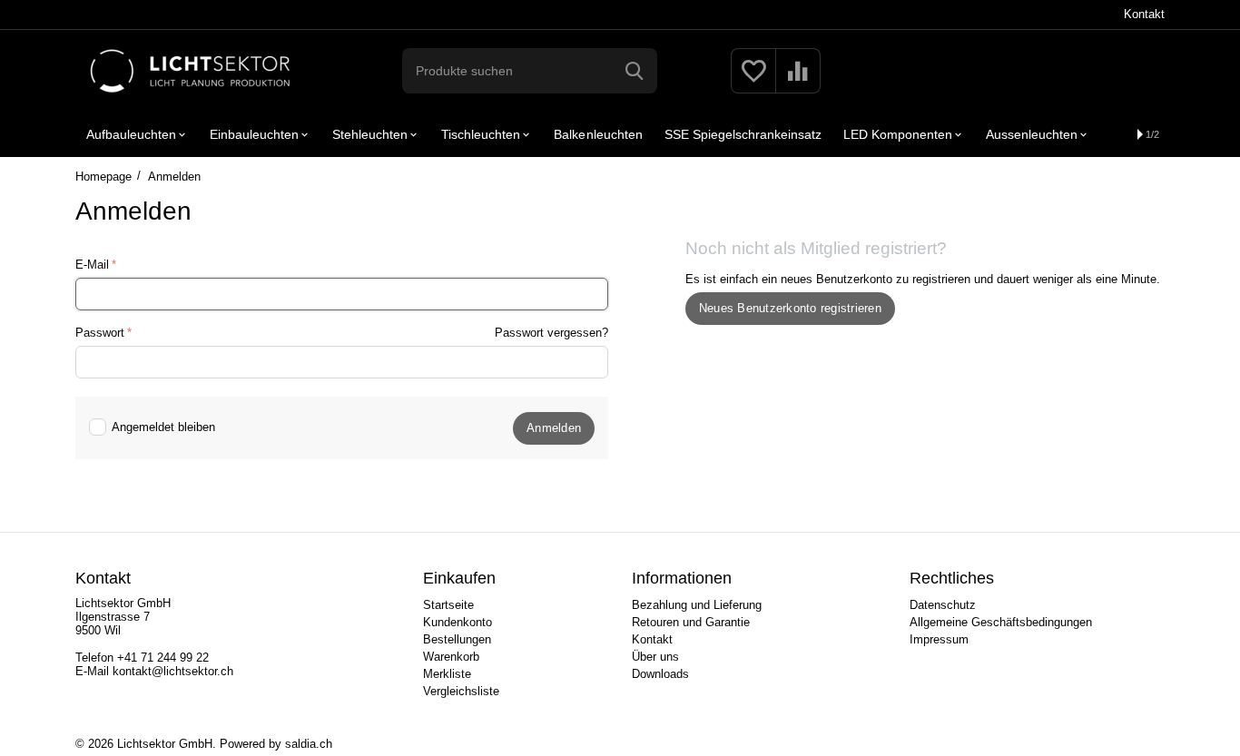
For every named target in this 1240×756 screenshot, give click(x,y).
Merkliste (447, 674)
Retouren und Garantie (691, 622)
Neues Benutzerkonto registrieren (790, 308)
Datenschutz (943, 605)
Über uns (655, 656)
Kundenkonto (457, 622)
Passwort (99, 332)
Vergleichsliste (461, 691)
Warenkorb (451, 656)
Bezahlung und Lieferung (697, 605)
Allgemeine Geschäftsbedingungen (1001, 622)
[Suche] (634, 71)
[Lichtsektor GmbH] (189, 69)
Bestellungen (457, 639)
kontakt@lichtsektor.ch (173, 671)
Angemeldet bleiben (163, 427)
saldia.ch (308, 744)
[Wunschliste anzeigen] (753, 81)
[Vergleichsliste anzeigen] (797, 81)
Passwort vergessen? (551, 332)
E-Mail (92, 264)
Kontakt (1144, 14)
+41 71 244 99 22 (163, 657)
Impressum (939, 639)
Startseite (448, 605)
